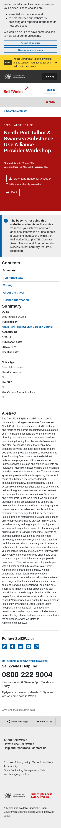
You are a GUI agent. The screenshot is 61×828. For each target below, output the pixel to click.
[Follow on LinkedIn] (20, 646)
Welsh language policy (16, 774)
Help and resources (17, 748)
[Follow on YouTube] (28, 646)
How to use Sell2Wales (19, 744)
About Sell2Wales (15, 740)
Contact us (39, 748)
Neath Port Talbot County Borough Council (27, 327)
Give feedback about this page (19, 710)
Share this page (19, 721)
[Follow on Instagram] (36, 646)
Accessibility (11, 766)
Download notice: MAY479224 (32, 178)
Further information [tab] (16, 300)
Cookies (8, 762)
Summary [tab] (9, 270)
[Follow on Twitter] (4, 646)
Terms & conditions (42, 762)
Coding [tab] (8, 285)
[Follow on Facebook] (12, 646)
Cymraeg (49, 76)
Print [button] (13, 192)
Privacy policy (22, 762)
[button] (55, 63)
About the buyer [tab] (13, 292)
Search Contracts (16, 111)
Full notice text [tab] (13, 277)
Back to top (45, 721)
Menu (51, 101)
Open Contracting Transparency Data (24, 770)
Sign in (50, 89)
